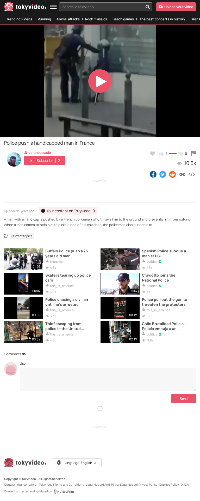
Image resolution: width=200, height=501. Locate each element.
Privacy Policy (148, 484)
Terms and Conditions (69, 484)
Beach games (123, 19)
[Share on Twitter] (162, 174)
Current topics (21, 236)
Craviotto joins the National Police (159, 278)
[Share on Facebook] (153, 174)
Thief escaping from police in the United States (63, 326)
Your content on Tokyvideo (35, 484)
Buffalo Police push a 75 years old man (66, 253)
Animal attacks (68, 19)
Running (44, 19)
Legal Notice (94, 484)
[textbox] (101, 7)
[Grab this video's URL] (182, 174)
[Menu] (53, 7)
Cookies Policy (169, 484)
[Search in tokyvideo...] (147, 6)
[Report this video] (193, 153)
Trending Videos (19, 19)
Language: (78, 462)
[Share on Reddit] (173, 174)
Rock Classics (96, 19)
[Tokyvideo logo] (25, 8)
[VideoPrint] (63, 491)
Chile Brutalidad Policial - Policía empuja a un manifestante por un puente (164, 326)
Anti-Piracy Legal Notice (120, 484)
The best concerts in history (162, 19)
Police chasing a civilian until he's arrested (66, 302)
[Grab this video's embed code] (191, 174)
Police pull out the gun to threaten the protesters (164, 302)
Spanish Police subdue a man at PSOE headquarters (164, 253)
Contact (9, 484)
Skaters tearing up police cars (68, 278)
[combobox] (105, 6)
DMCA (185, 484)
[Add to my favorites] (152, 153)
